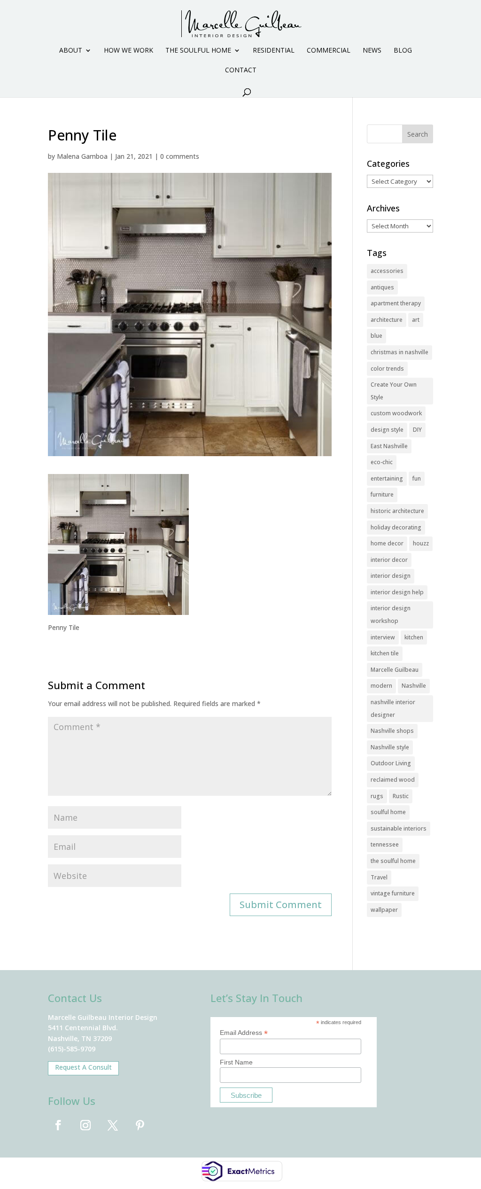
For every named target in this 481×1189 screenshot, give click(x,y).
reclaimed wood (393, 780)
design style (387, 430)
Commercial (328, 50)
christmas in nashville (399, 352)
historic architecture (397, 511)
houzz (421, 543)
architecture (387, 320)
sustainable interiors (399, 828)
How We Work (128, 50)
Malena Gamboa (82, 156)
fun (416, 478)
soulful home (388, 812)
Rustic (401, 796)
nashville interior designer (393, 708)
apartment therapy (396, 303)
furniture (382, 494)
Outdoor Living (391, 763)
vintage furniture (393, 893)
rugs (377, 796)
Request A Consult (83, 1067)
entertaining (387, 478)
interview (383, 637)
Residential (274, 50)
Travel (379, 877)
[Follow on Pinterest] (140, 1125)
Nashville (414, 686)
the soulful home (393, 861)
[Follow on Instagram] (85, 1125)
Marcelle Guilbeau (395, 670)
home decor (387, 543)
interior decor (389, 560)
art (415, 320)
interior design (391, 576)
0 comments (179, 156)
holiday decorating (396, 527)
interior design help (397, 592)
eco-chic (382, 462)
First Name (236, 1062)
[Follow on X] (112, 1125)
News (372, 50)
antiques (382, 287)
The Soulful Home (198, 50)
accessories (387, 271)
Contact (240, 70)
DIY (417, 430)
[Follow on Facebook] (58, 1125)
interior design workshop (391, 614)
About (70, 50)
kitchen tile (385, 653)
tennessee (385, 844)
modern (381, 686)
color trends (387, 369)
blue (376, 336)
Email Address (244, 1032)
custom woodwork (396, 413)
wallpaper (384, 910)
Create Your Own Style (394, 391)
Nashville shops (392, 731)
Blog (403, 50)
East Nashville (389, 446)
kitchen (413, 637)
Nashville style (390, 747)
